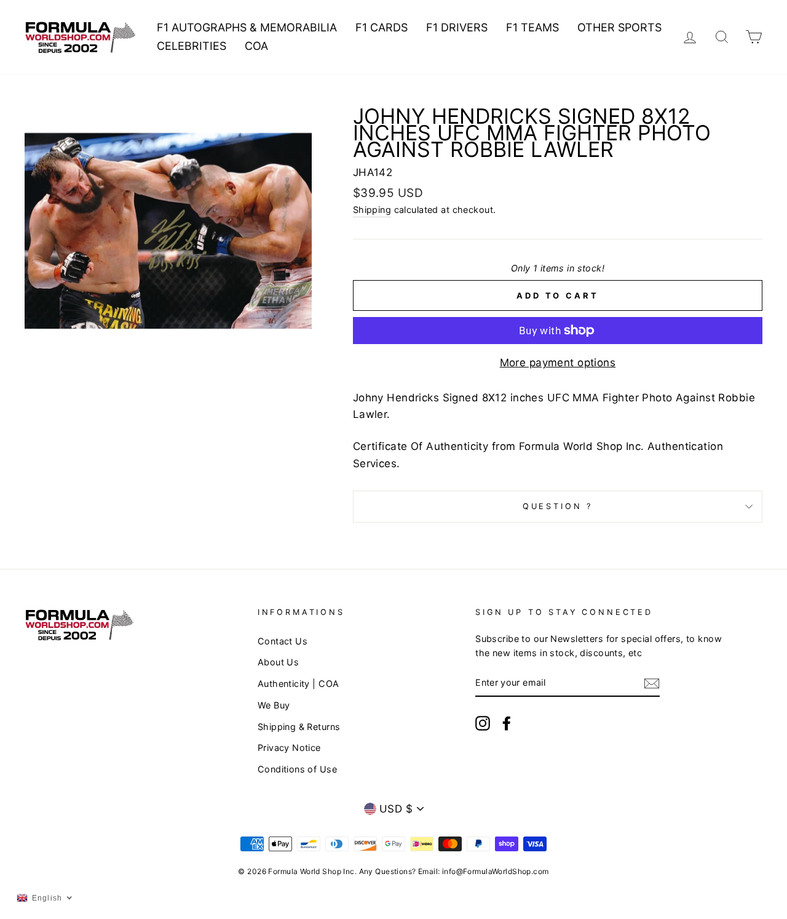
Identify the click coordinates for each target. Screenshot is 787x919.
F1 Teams (532, 27)
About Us (278, 662)
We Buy (274, 705)
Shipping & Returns (299, 726)
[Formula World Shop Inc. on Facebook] (506, 723)
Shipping (372, 209)
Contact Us (282, 641)
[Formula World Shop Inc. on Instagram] (482, 723)
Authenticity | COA (298, 683)
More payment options (558, 362)
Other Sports (619, 27)
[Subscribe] (652, 683)
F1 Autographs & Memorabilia (247, 27)
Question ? (558, 506)
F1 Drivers (457, 27)
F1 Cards (381, 27)
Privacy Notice (289, 747)
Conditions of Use (297, 769)
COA (256, 45)
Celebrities (191, 45)
